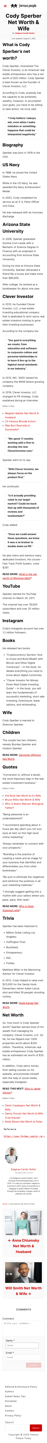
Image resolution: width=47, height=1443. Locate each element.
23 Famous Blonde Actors (20, 421)
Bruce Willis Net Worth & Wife (22, 799)
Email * (10, 1352)
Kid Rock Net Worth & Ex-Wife (23, 795)
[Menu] (5, 5)
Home (5, 1204)
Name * (10, 1340)
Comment (8, 1318)
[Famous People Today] (23, 5)
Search (9, 1422)
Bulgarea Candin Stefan (25, 33)
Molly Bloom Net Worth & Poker (23, 1121)
